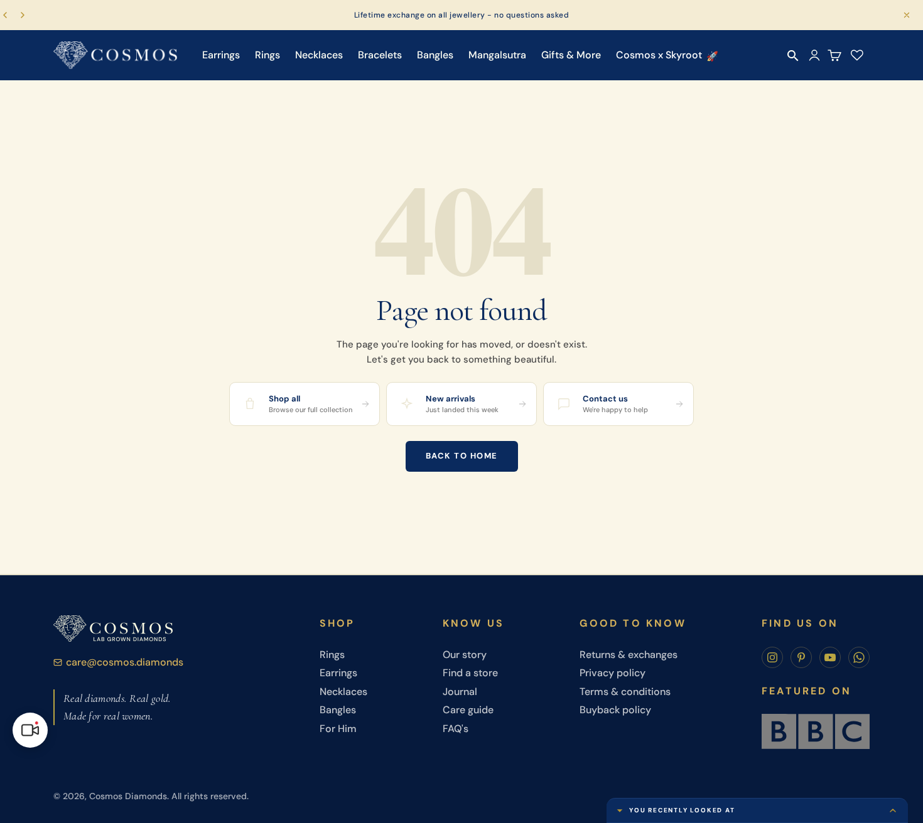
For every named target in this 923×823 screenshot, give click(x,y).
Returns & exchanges (628, 654)
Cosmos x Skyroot (659, 54)
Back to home (462, 455)
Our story (465, 654)
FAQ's (455, 728)
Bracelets (380, 54)
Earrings (221, 54)
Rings (267, 54)
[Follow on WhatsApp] (859, 657)
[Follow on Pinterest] (801, 657)
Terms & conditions (625, 691)
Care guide (468, 709)
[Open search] (793, 56)
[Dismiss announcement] (906, 15)
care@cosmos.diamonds (124, 662)
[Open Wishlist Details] (857, 55)
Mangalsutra (497, 54)
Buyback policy (615, 709)
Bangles (435, 54)
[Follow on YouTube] (830, 657)
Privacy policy (612, 672)
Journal (460, 691)
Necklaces (319, 54)
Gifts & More (571, 54)
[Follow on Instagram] (772, 657)
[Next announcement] (22, 15)
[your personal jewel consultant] (30, 730)
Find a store (470, 672)
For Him (338, 728)
